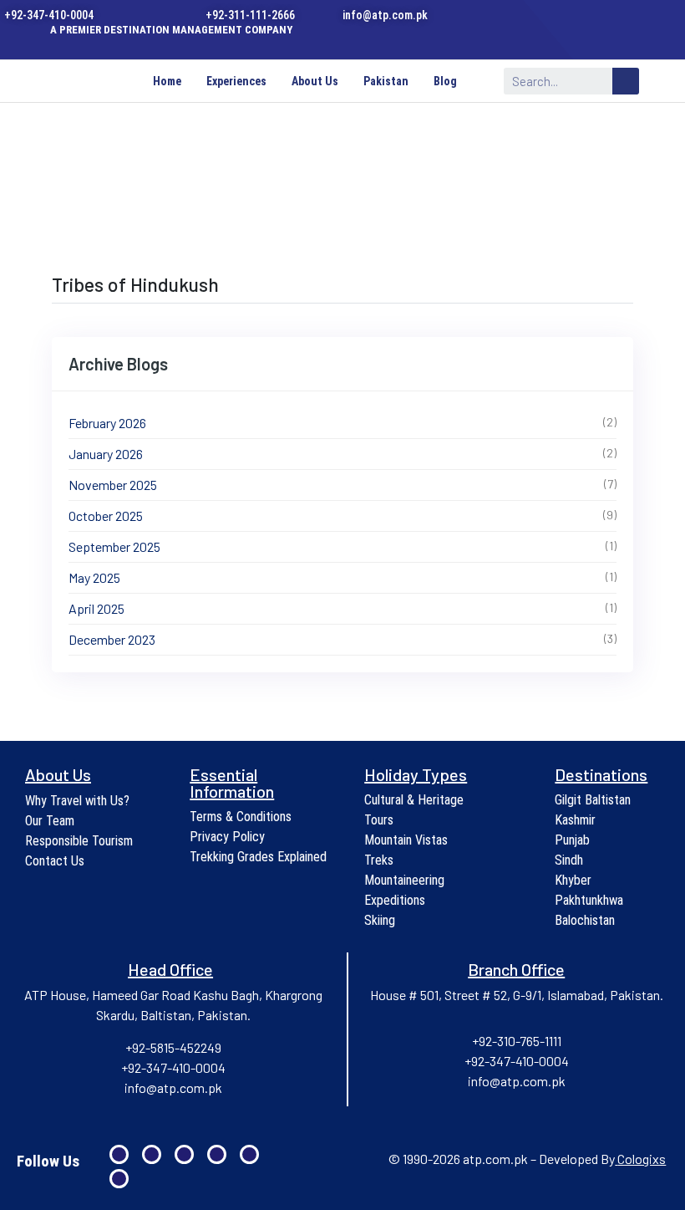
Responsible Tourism (79, 841)
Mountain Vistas (406, 840)
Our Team (49, 821)
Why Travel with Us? (77, 801)
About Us (315, 81)
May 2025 (94, 577)
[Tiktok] (382, 43)
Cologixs (641, 1159)
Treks (378, 860)
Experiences (236, 81)
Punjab (572, 840)
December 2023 (111, 639)
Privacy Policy (227, 837)
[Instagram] (307, 43)
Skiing (379, 920)
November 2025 (112, 485)
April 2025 (96, 608)
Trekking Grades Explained (258, 857)
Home (167, 81)
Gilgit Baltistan (593, 800)
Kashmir (575, 820)
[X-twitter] (357, 43)
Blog (445, 81)
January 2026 (105, 454)
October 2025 (105, 515)
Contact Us (54, 861)
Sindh (569, 860)
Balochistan (585, 920)
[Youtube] (332, 43)
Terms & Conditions (241, 817)
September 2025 (114, 546)
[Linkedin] (282, 43)
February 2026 (107, 423)
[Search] (625, 81)
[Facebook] (257, 43)
